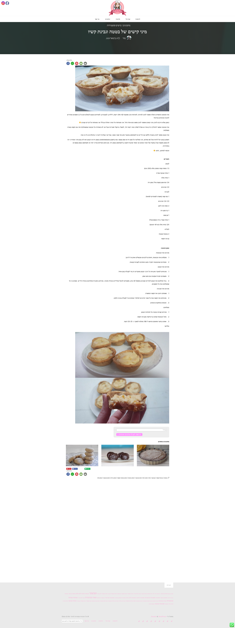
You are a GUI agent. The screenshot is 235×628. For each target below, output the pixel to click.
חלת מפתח (149, 593)
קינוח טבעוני (72, 601)
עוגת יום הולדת (122, 601)
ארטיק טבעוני (164, 593)
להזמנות (115, 621)
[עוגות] (155, 621)
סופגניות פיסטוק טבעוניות (120, 597)
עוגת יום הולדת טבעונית (113, 601)
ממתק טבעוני (163, 597)
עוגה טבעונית (91, 597)
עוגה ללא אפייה (81, 597)
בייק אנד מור (157, 593)
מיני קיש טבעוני (139, 478)
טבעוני (153, 478)
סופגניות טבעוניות (150, 598)
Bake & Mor (170, 593)
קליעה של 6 (65, 601)
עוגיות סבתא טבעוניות (147, 601)
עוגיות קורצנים (139, 601)
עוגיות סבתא (155, 601)
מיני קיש (147, 478)
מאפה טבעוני (71, 593)
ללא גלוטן (78, 593)
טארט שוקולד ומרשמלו (122, 593)
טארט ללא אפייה (137, 593)
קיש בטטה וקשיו (122, 478)
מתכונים (126, 25)
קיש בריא (113, 478)
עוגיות (75, 598)
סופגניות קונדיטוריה (109, 597)
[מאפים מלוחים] (143, 621)
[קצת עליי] (167, 621)
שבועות (166, 604)
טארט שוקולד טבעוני (112, 593)
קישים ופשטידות (114, 25)
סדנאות (101, 621)
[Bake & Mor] (118, 8)
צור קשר (86, 621)
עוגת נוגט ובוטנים (95, 601)
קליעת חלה (170, 604)
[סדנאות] (163, 621)
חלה (153, 593)
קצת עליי (107, 621)
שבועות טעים (151, 604)
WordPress (162, 616)
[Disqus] (117, 506)
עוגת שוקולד (88, 601)
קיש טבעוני (106, 478)
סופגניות (158, 597)
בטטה (165, 478)
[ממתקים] (147, 621)
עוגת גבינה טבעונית (131, 601)
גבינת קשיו (159, 478)
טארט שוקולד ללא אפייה (102, 593)
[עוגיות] (151, 621)
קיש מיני (99, 478)
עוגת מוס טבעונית (103, 601)
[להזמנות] (171, 621)
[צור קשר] (139, 621)
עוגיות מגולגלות (162, 601)
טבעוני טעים (85, 593)
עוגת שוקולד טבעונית (81, 601)
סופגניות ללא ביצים (131, 597)
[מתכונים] (159, 621)
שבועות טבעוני (159, 604)
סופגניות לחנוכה (140, 597)
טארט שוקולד (130, 593)
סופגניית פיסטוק (100, 597)
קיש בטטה (131, 478)
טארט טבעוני (144, 593)
